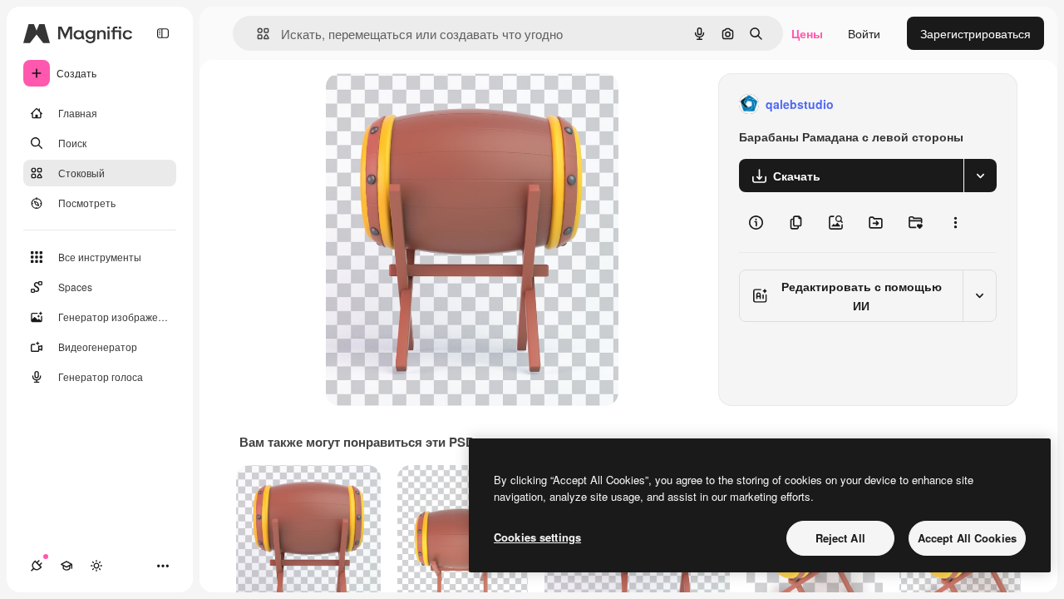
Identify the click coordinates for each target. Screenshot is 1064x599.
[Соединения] (36, 565)
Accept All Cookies (967, 538)
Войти (864, 33)
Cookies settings (537, 537)
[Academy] (66, 565)
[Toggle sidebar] (163, 33)
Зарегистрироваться (975, 33)
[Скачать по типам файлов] (980, 175)
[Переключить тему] (96, 565)
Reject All (840, 538)
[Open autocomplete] (256, 33)
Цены (807, 33)
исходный (437, 104)
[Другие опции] (955, 222)
